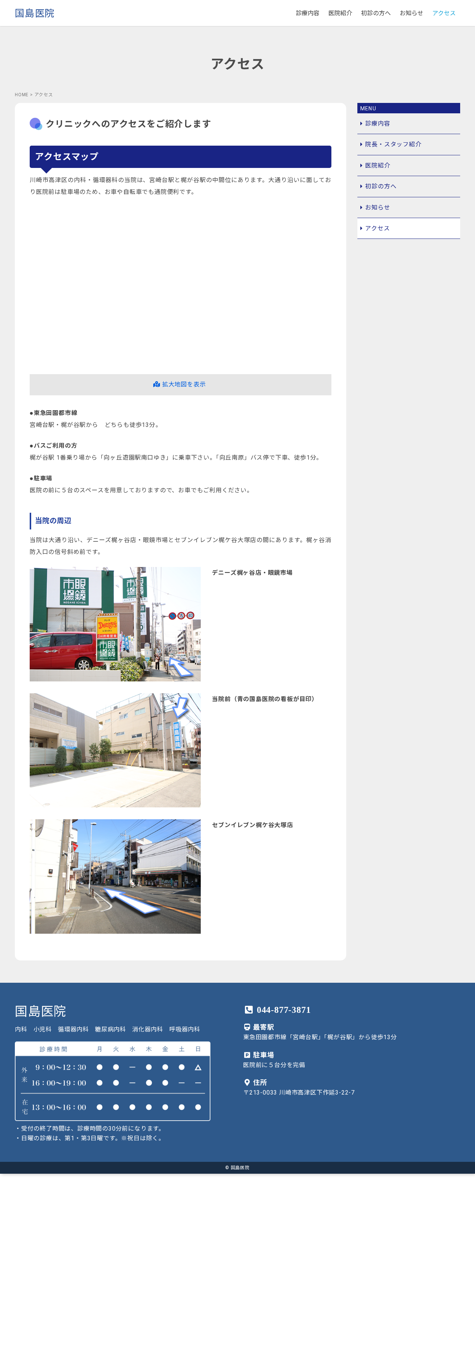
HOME (22, 94)
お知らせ (411, 13)
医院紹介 (340, 13)
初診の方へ (376, 13)
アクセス (444, 13)
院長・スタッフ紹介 (393, 144)
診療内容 (308, 13)
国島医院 (35, 13)
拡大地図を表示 (183, 384)
